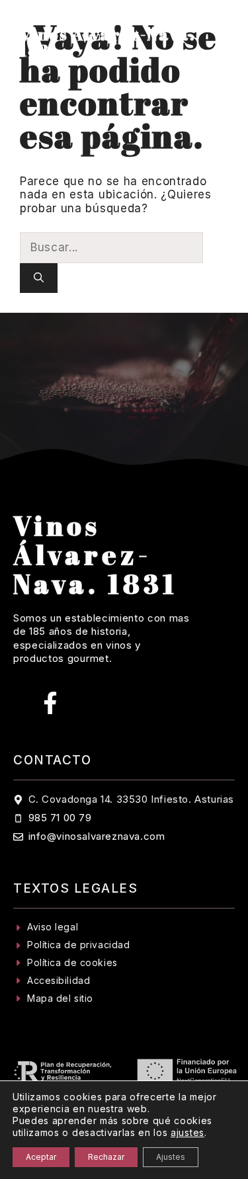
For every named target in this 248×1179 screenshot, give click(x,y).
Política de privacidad (78, 944)
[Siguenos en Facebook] (50, 703)
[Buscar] (39, 278)
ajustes (187, 1132)
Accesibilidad (58, 980)
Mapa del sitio (60, 998)
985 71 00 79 (60, 817)
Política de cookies (72, 962)
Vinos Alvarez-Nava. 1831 (107, 42)
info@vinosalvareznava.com (96, 836)
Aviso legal (52, 926)
